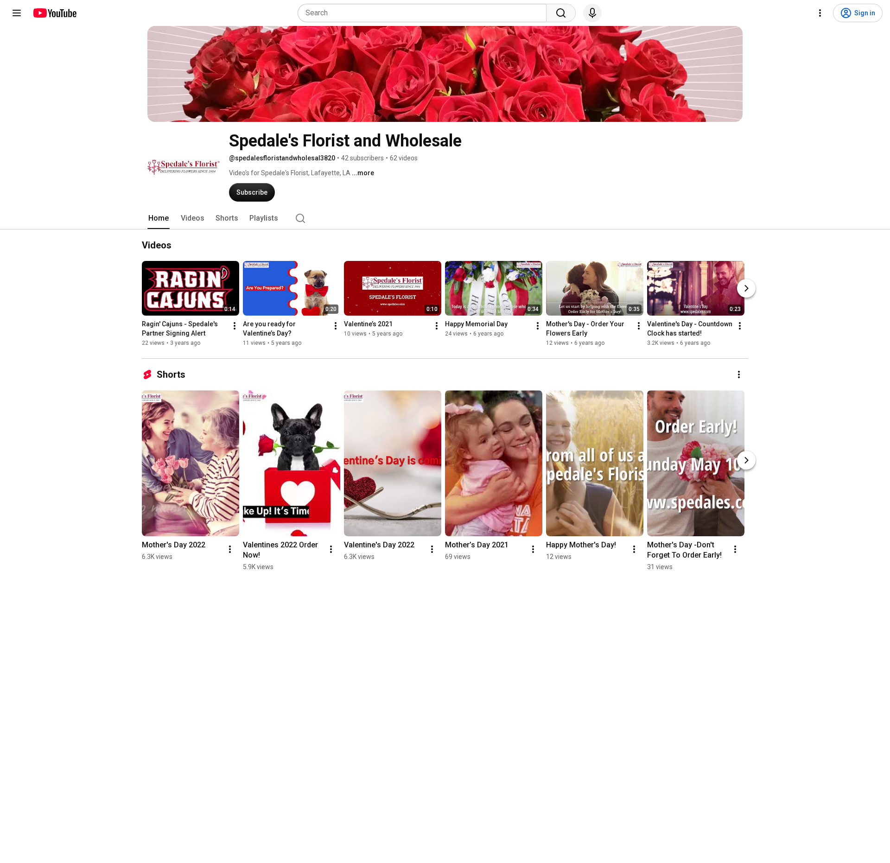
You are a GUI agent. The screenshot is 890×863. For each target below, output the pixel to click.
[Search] (561, 13)
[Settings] (820, 13)
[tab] (158, 218)
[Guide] (16, 13)
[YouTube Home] (54, 13)
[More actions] (234, 326)
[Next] (746, 288)
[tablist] (445, 218)
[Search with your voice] (592, 13)
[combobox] (424, 13)
